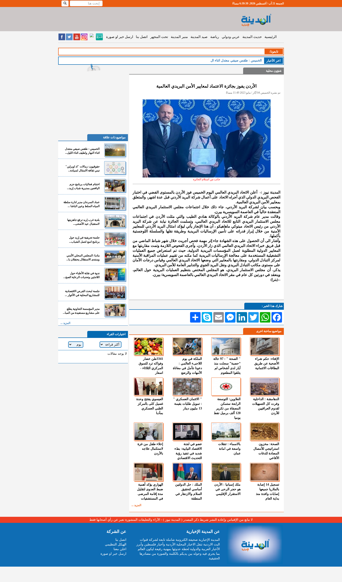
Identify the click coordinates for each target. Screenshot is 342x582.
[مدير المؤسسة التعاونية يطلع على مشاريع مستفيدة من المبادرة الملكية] (115, 310)
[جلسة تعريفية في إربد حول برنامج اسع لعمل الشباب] (115, 238)
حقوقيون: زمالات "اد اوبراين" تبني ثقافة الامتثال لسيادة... (82, 168)
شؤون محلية (274, 70)
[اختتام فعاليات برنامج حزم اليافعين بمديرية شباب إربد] (115, 185)
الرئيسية (271, 37)
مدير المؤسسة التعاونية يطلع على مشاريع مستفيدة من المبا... (81, 310)
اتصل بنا (142, 37)
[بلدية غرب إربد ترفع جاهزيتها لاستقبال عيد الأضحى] (115, 221)
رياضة (214, 37)
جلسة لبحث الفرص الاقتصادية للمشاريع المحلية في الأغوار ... (82, 293)
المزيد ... (136, 505)
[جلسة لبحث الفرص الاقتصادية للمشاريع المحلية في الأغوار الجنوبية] (115, 292)
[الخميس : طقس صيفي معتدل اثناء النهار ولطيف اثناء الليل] (115, 150)
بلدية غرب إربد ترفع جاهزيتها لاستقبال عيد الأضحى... (83, 221)
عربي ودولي (231, 37)
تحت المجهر (159, 37)
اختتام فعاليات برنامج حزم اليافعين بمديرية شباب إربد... (83, 186)
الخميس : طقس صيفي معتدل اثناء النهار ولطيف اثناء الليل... (82, 150)
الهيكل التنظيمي (115, 544)
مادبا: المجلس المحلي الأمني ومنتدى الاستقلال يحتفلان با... (83, 257)
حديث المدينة (252, 37)
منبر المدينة (179, 37)
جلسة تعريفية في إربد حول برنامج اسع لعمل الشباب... (84, 239)
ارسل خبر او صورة (119, 37)
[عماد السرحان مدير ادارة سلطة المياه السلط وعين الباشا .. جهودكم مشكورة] (115, 203)
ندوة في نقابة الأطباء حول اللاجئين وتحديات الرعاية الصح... (81, 275)
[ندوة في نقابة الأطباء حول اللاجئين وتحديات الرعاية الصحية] (115, 274)
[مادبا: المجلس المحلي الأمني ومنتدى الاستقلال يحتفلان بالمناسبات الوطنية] (115, 256)
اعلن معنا (120, 549)
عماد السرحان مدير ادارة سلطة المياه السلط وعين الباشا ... (82, 204)
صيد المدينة (199, 37)
